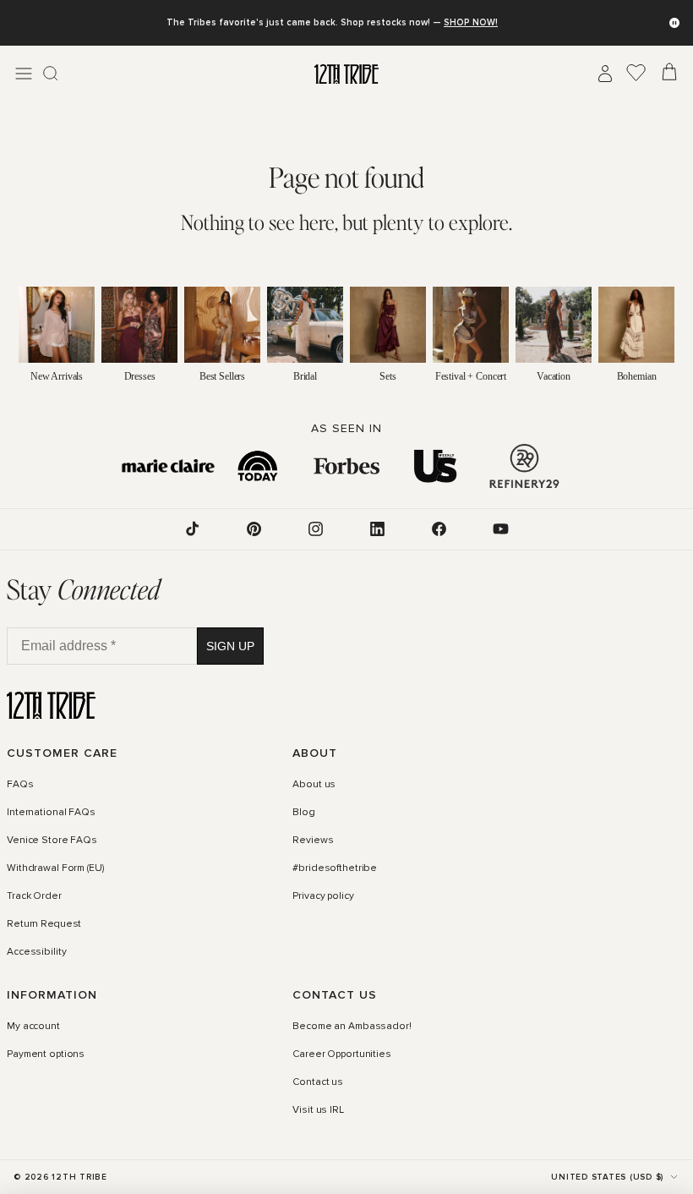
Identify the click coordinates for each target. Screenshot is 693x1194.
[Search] (51, 73)
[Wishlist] (636, 73)
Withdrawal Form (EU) (55, 868)
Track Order (34, 896)
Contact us (317, 1082)
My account (33, 1026)
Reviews (312, 840)
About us (314, 785)
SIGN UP (230, 646)
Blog (303, 813)
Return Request (44, 924)
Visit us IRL (318, 1110)
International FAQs (51, 813)
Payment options (46, 1054)
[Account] (605, 73)
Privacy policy (322, 896)
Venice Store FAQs (52, 840)
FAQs (20, 785)
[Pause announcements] (674, 23)
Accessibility (36, 952)
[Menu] (24, 73)
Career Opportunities (341, 1054)
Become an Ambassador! (351, 1026)
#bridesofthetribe (334, 868)
